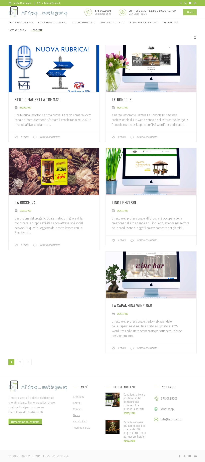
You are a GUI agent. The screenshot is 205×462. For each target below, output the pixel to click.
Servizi (77, 403)
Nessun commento (50, 136)
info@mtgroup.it (171, 419)
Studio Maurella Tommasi (37, 99)
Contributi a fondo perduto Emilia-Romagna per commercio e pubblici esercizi (134, 402)
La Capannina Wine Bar (132, 305)
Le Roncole (122, 99)
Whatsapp (167, 409)
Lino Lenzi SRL (124, 202)
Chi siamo (78, 396)
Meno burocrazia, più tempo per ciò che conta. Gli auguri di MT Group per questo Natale (135, 429)
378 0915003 (102, 10)
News (190, 12)
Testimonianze (81, 427)
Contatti (77, 409)
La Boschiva (25, 202)
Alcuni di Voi (80, 421)
